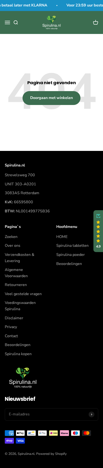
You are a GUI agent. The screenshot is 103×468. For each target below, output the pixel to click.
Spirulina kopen (18, 354)
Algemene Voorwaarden (16, 273)
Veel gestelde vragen (23, 294)
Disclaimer (14, 318)
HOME (62, 236)
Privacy (11, 327)
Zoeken (11, 236)
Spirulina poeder (70, 254)
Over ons (12, 245)
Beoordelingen (17, 344)
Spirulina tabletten (72, 245)
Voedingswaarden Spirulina (20, 306)
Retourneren (16, 284)
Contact (11, 336)
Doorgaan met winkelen (51, 97)
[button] (98, 231)
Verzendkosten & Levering (19, 258)
